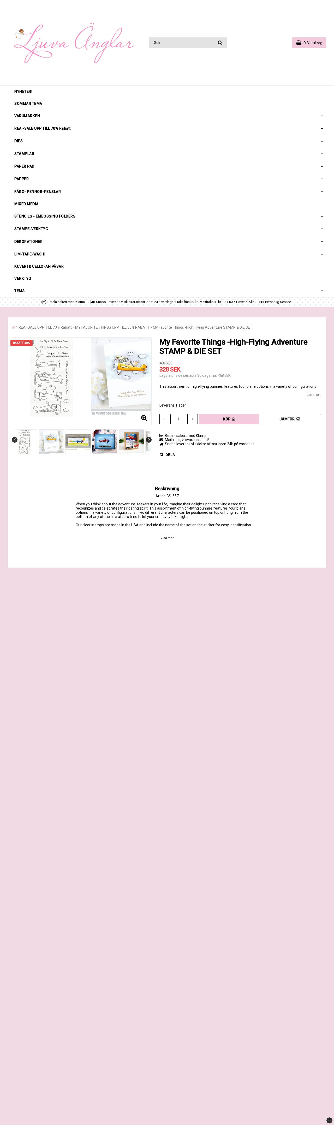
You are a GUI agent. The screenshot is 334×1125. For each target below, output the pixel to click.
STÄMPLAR (24, 154)
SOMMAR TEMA (28, 103)
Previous (14, 440)
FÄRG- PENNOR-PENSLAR (37, 192)
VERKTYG (22, 278)
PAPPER (21, 179)
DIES (18, 141)
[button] (309, 42)
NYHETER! (23, 91)
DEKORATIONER (28, 241)
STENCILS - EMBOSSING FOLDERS (44, 216)
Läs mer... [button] (314, 394)
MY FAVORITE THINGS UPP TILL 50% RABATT (112, 327)
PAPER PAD (24, 166)
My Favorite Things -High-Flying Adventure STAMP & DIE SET (202, 327)
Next (149, 440)
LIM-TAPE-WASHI (29, 254)
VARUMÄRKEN (27, 116)
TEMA (19, 291)
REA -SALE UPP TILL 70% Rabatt (42, 128)
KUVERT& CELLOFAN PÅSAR (39, 266)
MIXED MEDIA (26, 204)
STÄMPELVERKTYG (31, 229)
